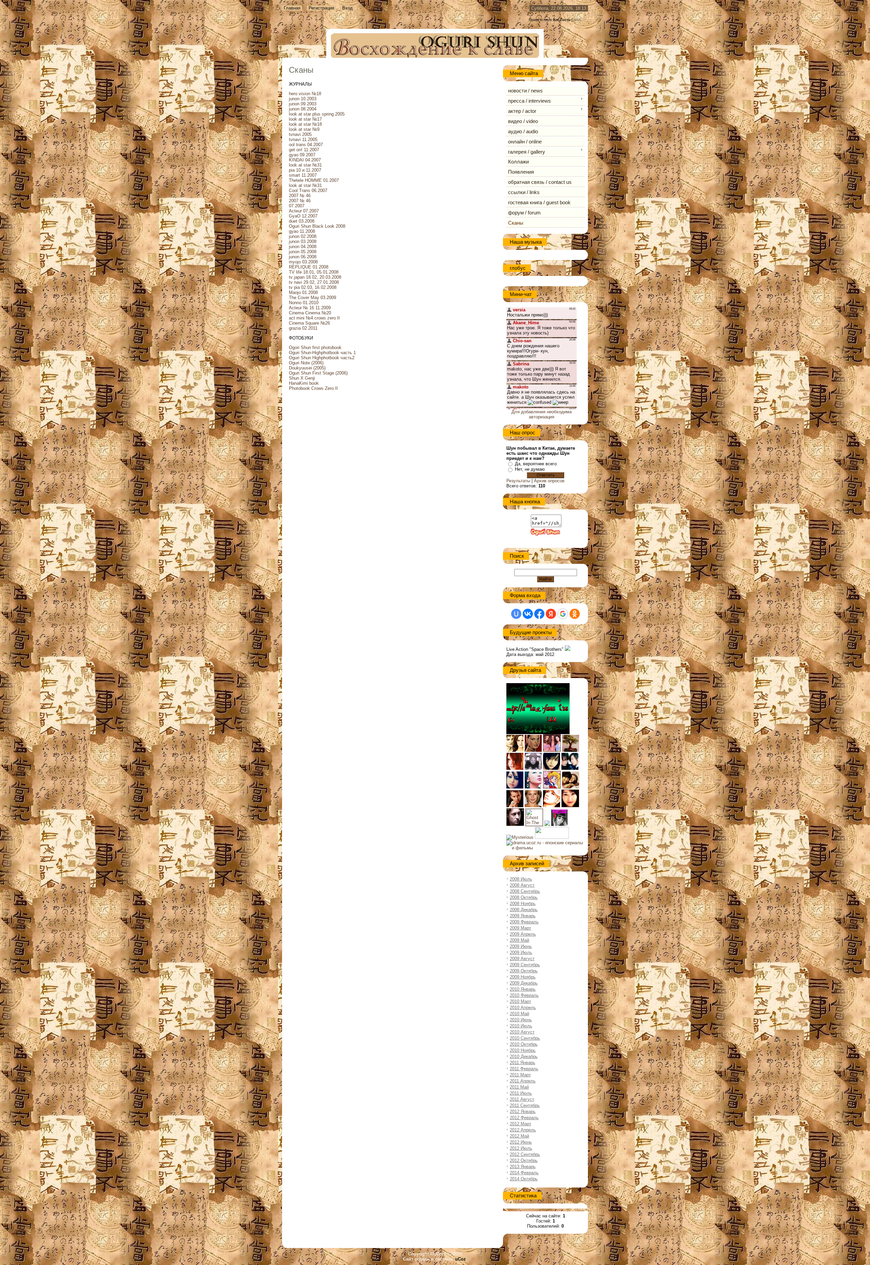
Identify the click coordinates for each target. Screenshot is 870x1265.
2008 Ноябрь (523, 903)
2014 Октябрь (524, 1178)
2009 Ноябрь (523, 977)
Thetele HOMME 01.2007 (314, 180)
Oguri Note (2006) (306, 362)
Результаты (518, 480)
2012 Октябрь (524, 1160)
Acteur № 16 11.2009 (310, 307)
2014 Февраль (524, 1172)
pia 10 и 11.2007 (305, 170)
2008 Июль (521, 879)
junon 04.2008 (302, 246)
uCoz (460, 1259)
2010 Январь (523, 989)
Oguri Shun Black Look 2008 (317, 226)
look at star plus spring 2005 (317, 114)
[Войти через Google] (562, 613)
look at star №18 (305, 124)
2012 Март (520, 1123)
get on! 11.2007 (304, 149)
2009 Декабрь (524, 983)
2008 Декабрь (524, 909)
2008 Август (522, 885)
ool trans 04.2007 (306, 144)
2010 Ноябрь (523, 1050)
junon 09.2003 (302, 103)
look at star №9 (304, 129)
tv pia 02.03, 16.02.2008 (312, 287)
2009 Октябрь (524, 970)
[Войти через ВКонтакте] (528, 614)
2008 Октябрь (524, 897)
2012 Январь (523, 1111)
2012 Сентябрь (525, 1154)
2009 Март (520, 928)
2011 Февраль (524, 1068)
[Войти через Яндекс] (551, 614)
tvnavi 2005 (300, 134)
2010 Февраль (524, 995)
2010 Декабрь (524, 1056)
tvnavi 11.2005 (303, 139)
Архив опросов (549, 480)
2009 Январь (523, 915)
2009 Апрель (523, 934)
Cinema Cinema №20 (310, 312)
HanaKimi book (304, 383)
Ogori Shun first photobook (315, 347)
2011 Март (520, 1074)
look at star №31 (305, 165)
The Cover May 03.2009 (312, 297)
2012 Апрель (523, 1129)
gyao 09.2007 (302, 154)
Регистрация (321, 8)
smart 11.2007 (303, 175)
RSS (577, 20)
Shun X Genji (302, 378)
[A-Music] (514, 787)
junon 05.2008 (302, 251)
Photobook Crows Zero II (313, 388)
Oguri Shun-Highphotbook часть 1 (322, 352)
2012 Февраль (524, 1117)
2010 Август (522, 1032)
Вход (347, 8)
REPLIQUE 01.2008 (308, 267)
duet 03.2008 (301, 221)
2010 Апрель (523, 1007)
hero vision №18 (305, 93)
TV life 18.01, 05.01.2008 (313, 272)
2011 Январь (522, 1062)
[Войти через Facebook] (539, 614)
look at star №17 (305, 119)
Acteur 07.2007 (304, 210)
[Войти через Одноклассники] (575, 614)
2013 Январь (523, 1166)
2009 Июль (521, 952)
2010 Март (520, 1001)
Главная (292, 8)
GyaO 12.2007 (303, 216)
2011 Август (522, 1099)
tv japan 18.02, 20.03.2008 (315, 277)
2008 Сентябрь (525, 891)
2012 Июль (521, 1148)
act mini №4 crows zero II (314, 317)
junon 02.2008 (302, 236)
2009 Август (522, 958)
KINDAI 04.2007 (305, 159)
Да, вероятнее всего (536, 463)
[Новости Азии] (552, 837)
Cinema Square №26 (309, 323)
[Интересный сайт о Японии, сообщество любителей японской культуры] (570, 750)
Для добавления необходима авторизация (541, 414)
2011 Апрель (523, 1081)
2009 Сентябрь (525, 964)
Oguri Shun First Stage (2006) (318, 373)
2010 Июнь (521, 1019)
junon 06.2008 (302, 256)
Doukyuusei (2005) (307, 367)
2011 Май (519, 1087)
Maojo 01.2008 (303, 292)
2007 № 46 (300, 195)
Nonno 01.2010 (303, 302)
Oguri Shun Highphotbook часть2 (321, 357)
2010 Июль (521, 1025)
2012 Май (519, 1136)
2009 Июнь (521, 946)
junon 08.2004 (302, 108)
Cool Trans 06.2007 (308, 190)
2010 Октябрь (524, 1044)
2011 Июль (521, 1093)
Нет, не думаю (530, 469)
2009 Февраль (524, 921)
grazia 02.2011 (303, 328)
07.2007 (296, 205)
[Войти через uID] (516, 614)
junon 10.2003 (302, 98)
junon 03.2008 (302, 241)
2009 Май (519, 940)
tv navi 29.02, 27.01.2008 (314, 282)
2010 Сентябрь (525, 1038)
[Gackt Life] (551, 805)
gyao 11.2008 (302, 231)
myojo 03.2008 (303, 261)
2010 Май (519, 1013)
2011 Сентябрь (525, 1105)
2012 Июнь (521, 1142)
